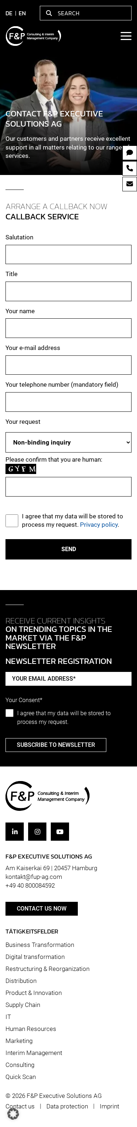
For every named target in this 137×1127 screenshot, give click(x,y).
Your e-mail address (32, 347)
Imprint (109, 1106)
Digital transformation (35, 956)
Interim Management (33, 1052)
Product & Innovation (33, 992)
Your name (20, 311)
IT (8, 1016)
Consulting (19, 1064)
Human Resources (30, 1028)
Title (11, 274)
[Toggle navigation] (125, 36)
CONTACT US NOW (41, 908)
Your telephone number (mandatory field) (61, 384)
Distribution (21, 980)
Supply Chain (22, 1004)
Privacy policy (99, 524)
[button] (13, 1114)
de (8, 13)
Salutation (19, 237)
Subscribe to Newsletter (56, 744)
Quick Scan (20, 1076)
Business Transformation (39, 944)
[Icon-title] (14, 832)
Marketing (19, 1040)
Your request (23, 421)
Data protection (67, 1106)
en (22, 13)
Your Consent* (23, 700)
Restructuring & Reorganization (47, 968)
